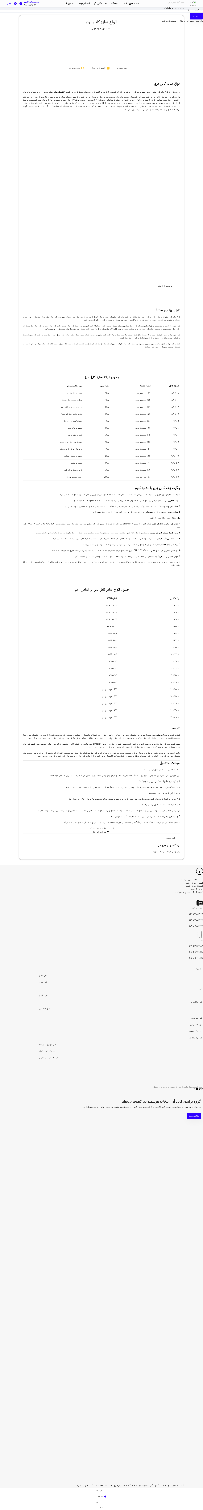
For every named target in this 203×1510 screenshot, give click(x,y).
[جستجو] (182, 3)
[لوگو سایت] (191, 3)
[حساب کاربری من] (41, 3)
